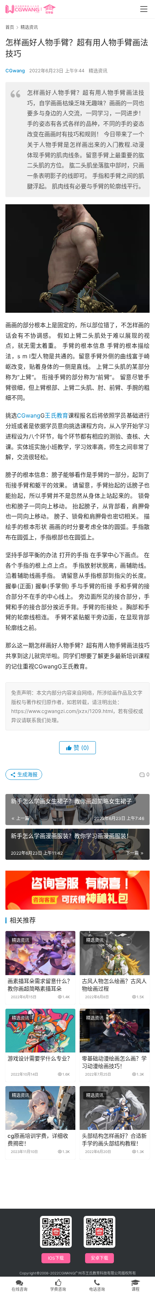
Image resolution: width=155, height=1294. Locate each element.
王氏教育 (56, 415)
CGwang (15, 70)
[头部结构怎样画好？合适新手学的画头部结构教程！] (115, 1108)
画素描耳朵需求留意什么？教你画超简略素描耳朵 (40, 985)
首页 (9, 27)
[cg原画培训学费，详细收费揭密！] (40, 1108)
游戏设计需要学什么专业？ (40, 1058)
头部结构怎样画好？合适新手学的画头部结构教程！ (114, 1139)
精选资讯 (98, 70)
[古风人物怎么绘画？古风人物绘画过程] (115, 953)
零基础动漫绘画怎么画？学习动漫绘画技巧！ (114, 1062)
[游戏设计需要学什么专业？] (40, 1030)
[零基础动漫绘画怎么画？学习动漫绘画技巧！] (115, 1030)
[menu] (143, 9)
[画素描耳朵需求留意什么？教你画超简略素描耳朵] (40, 953)
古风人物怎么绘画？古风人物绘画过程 (114, 985)
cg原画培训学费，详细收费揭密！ (38, 1139)
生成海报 (26, 774)
